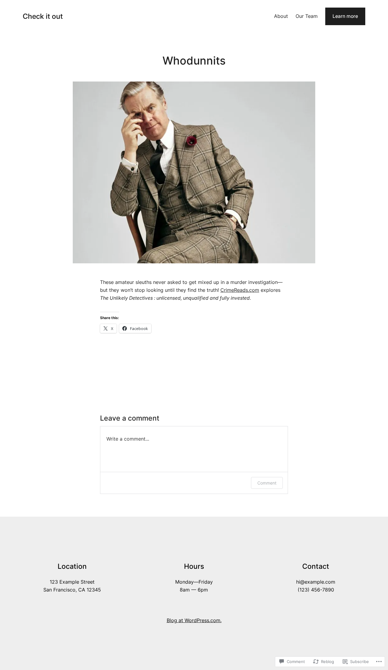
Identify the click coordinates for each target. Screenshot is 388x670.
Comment (266, 482)
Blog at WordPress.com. (194, 620)
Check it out (43, 16)
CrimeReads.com (239, 290)
